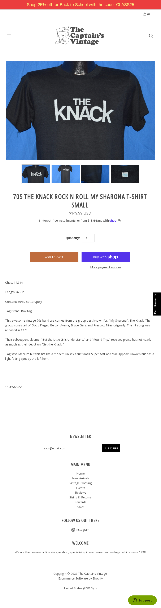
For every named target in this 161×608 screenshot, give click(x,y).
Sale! (80, 507)
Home (80, 473)
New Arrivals (80, 478)
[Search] (151, 35)
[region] (80, 4)
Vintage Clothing (81, 483)
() (148, 14)
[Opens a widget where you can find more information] (142, 600)
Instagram (82, 530)
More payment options (105, 267)
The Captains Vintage (92, 574)
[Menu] (8, 36)
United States (79, 588)
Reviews (80, 492)
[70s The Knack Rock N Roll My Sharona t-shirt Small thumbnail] (36, 174)
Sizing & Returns (80, 497)
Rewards (80, 502)
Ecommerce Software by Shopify (80, 578)
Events (80, 488)
